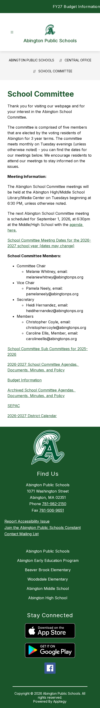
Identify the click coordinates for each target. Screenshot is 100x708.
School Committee (55, 71)
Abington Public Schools (31, 60)
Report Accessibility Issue (27, 521)
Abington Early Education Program (48, 560)
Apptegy (60, 701)
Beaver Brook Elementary (48, 569)
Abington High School (47, 597)
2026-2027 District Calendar (32, 415)
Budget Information (24, 380)
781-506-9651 (51, 510)
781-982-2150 (54, 503)
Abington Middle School (48, 588)
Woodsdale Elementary (47, 579)
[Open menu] (12, 32)
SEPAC (13, 405)
